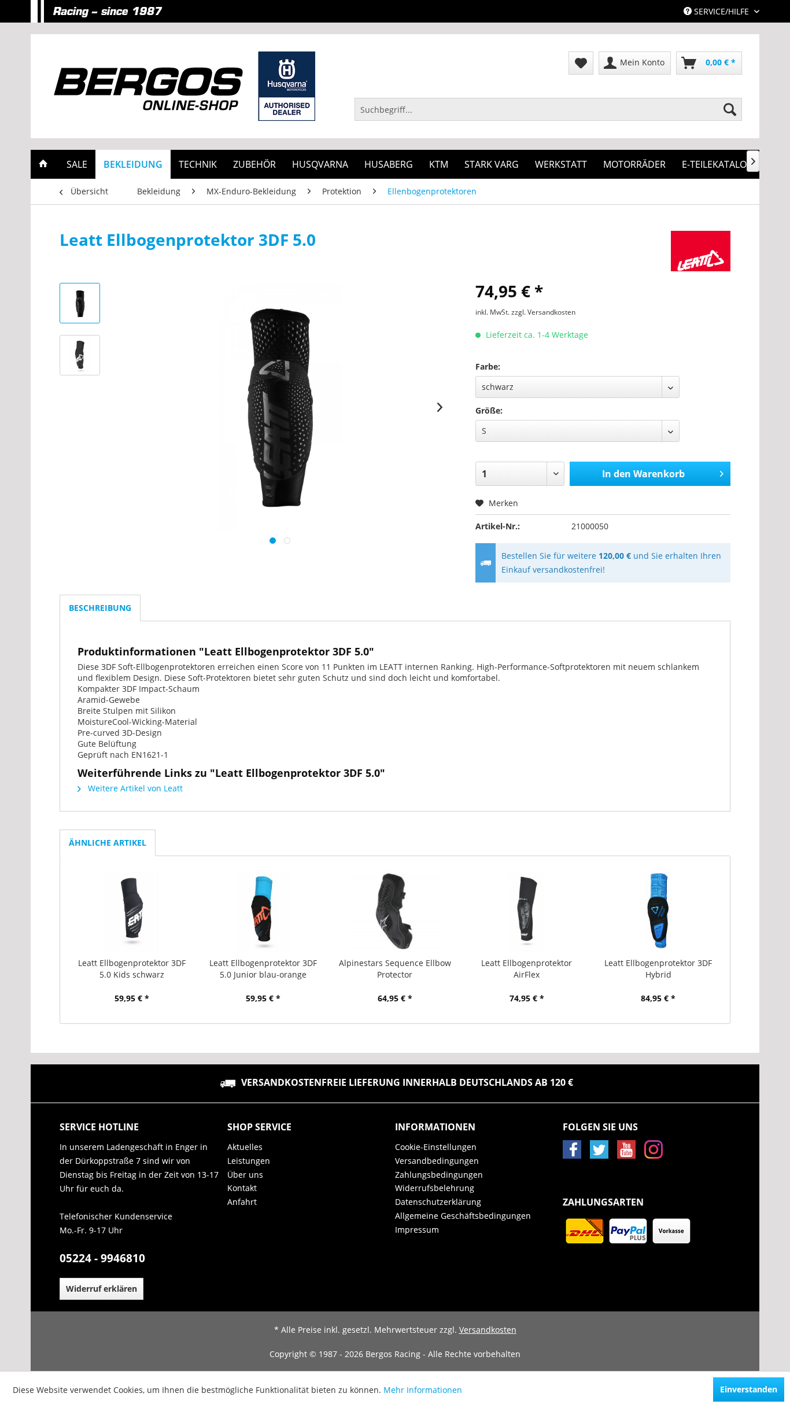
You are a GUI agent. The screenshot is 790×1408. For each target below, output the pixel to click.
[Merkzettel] (580, 63)
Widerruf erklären (101, 1288)
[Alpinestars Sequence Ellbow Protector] (395, 911)
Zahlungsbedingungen (439, 1174)
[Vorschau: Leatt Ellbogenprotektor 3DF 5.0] (80, 303)
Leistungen (248, 1160)
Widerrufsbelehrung (434, 1187)
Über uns (245, 1174)
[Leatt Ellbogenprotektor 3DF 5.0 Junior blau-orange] (263, 911)
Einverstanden (748, 1389)
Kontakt (242, 1187)
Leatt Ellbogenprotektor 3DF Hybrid (658, 968)
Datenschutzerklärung (438, 1201)
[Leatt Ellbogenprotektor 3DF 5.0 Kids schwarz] (132, 911)
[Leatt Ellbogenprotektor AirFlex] (527, 911)
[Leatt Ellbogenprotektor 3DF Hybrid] (658, 911)
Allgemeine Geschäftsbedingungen (463, 1215)
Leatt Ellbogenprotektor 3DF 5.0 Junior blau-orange (263, 968)
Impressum (417, 1229)
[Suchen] (730, 109)
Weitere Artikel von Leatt (134, 788)
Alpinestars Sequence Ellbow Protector (395, 968)
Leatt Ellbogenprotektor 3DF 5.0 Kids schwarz (132, 968)
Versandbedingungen (437, 1160)
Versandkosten (487, 1329)
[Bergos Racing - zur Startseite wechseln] (184, 86)
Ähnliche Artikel (107, 842)
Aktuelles (245, 1146)
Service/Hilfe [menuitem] (721, 11)
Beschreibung (100, 607)
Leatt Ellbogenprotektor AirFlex (526, 968)
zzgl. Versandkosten (543, 312)
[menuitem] (548, 109)
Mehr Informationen (422, 1389)
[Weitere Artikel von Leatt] (700, 251)
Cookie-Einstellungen (436, 1146)
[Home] (43, 164)
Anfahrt (242, 1201)
